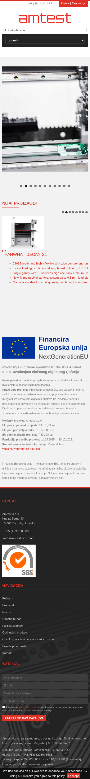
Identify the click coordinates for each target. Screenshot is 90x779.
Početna (7, 598)
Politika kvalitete (12, 625)
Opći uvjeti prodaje (14, 632)
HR (31, 3)
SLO (42, 3)
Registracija (79, 3)
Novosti (7, 612)
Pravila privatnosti (14, 646)
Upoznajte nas (11, 618)
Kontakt (7, 653)
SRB (49, 3)
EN (36, 3)
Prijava (65, 3)
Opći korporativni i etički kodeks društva (28, 639)
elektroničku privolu (28, 707)
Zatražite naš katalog (24, 718)
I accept (73, 776)
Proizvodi (8, 605)
